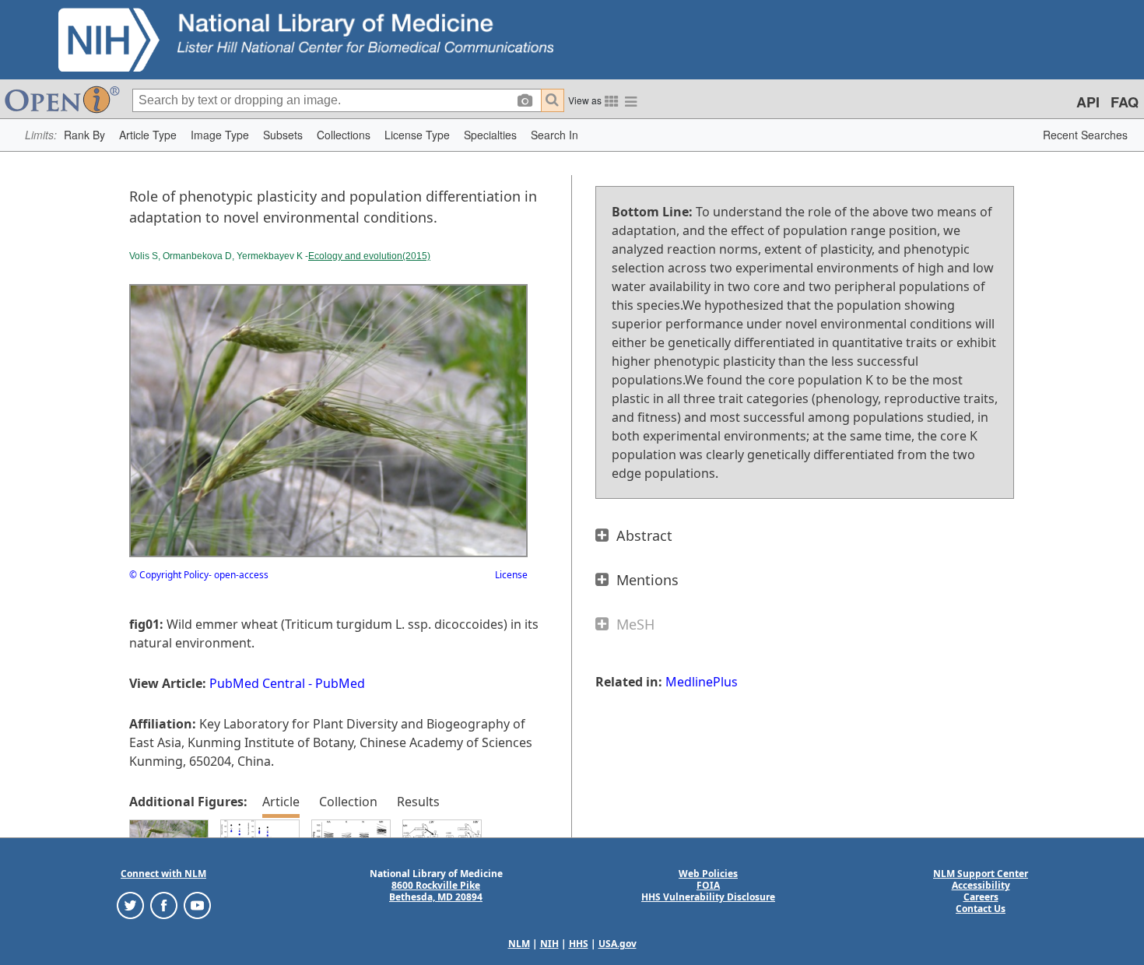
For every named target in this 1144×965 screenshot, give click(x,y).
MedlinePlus (701, 681)
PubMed (340, 683)
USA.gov (617, 943)
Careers (980, 897)
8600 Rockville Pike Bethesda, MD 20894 (436, 891)
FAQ (1125, 102)
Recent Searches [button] (1085, 134)
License (511, 574)
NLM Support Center (980, 873)
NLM (519, 943)
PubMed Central (257, 683)
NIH (549, 943)
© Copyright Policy (169, 574)
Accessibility (981, 885)
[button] (84, 135)
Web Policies (708, 873)
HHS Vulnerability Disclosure (708, 897)
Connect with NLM (163, 873)
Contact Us (980, 908)
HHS (578, 943)
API (1088, 102)
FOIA (708, 885)
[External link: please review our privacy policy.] (130, 904)
